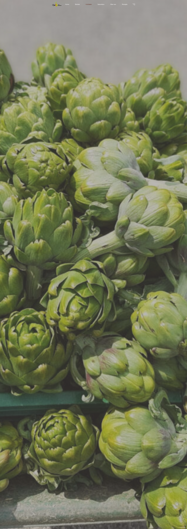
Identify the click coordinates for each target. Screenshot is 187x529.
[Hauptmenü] (134, 4)
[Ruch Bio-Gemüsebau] (56, 4)
